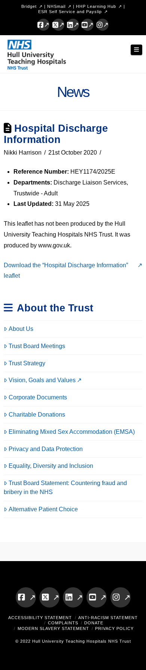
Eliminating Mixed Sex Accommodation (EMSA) (72, 432)
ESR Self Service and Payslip (70, 11)
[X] (58, 25)
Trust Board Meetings (37, 346)
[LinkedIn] (73, 25)
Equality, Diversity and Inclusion (51, 466)
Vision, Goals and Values (42, 380)
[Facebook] (43, 25)
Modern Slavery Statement (53, 628)
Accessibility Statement (40, 617)
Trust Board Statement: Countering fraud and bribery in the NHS (65, 487)
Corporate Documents (38, 397)
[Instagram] (103, 25)
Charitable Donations (37, 414)
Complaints (63, 623)
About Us (21, 329)
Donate (93, 623)
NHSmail (56, 6)
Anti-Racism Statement (108, 617)
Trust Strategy (27, 363)
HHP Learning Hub (96, 6)
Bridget (29, 6)
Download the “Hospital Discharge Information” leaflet (66, 270)
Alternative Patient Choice (43, 509)
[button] (137, 50)
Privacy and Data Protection (46, 449)
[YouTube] (88, 25)
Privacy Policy (114, 628)
